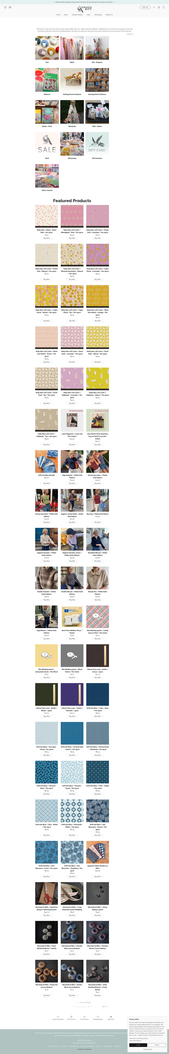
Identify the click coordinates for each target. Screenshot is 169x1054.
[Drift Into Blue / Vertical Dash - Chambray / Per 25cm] (97, 733)
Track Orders (84, 1019)
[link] (147, 1048)
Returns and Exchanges (87, 1046)
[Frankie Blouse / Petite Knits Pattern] (72, 578)
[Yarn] (47, 48)
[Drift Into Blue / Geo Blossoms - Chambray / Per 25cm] (72, 852)
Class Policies (64, 1046)
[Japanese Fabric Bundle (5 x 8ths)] (97, 852)
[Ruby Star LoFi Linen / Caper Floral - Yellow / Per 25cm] (46, 296)
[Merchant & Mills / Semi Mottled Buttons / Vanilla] (46, 932)
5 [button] (85, 1006)
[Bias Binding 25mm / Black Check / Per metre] (72, 655)
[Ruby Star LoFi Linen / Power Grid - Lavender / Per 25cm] (97, 216)
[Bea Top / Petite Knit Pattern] (97, 500)
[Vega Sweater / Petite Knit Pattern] (72, 461)
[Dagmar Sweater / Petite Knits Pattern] (46, 539)
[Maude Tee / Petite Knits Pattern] (97, 578)
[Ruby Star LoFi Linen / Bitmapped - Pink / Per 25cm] (72, 216)
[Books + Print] (47, 112)
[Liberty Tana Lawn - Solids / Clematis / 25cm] (72, 694)
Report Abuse (118, 1046)
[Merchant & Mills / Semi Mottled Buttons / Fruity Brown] (97, 971)
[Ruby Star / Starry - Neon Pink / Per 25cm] (46, 216)
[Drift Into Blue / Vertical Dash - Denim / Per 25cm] (72, 733)
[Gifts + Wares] (97, 112)
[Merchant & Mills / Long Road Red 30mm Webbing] (72, 893)
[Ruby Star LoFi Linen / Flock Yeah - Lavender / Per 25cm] (72, 337)
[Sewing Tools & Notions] (97, 80)
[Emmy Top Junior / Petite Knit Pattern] (97, 461)
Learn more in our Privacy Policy (138, 1038)
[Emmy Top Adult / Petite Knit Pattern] (46, 500)
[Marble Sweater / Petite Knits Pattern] (46, 578)
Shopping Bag (97, 1019)
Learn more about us (135, 1040)
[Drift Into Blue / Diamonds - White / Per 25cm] (72, 811)
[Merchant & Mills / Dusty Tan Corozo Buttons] (46, 971)
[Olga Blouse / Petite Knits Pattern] (46, 617)
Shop (66, 15)
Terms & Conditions (52, 1046)
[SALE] (47, 144)
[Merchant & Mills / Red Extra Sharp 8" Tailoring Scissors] (46, 893)
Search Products (58, 1019)
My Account (71, 1019)
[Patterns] (47, 80)
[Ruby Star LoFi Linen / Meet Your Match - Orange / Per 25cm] (97, 296)
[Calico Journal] (47, 176)
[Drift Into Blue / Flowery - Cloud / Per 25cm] (72, 772)
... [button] (94, 1006)
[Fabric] (72, 48)
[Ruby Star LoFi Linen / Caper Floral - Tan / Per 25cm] (72, 296)
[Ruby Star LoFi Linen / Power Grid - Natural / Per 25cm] (46, 255)
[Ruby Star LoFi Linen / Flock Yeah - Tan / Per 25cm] (46, 379)
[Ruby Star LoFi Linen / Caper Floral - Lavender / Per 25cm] (97, 255)
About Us (98, 1046)
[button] (84, 9)
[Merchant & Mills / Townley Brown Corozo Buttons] (97, 932)
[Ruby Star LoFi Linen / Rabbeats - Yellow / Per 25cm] (97, 379)
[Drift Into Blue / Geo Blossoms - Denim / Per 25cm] (97, 811)
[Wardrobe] (72, 112)
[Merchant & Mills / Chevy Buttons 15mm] (97, 893)
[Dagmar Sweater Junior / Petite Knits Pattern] (72, 539)
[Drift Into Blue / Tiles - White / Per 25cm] (46, 811)
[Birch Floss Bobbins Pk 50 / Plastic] (72, 617)
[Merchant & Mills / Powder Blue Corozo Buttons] (72, 932)
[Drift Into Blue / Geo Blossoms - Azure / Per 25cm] (46, 852)
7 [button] (91, 1006)
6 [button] (88, 1006)
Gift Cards (111, 1019)
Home (58, 15)
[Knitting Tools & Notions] (72, 80)
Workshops (98, 15)
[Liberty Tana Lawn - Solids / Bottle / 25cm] (46, 694)
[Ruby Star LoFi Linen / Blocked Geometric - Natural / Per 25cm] (72, 255)
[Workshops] (72, 144)
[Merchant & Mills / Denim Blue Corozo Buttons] (72, 971)
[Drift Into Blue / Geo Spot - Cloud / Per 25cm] (46, 733)
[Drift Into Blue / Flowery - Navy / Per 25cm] (46, 772)
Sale (88, 15)
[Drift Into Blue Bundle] (46, 461)
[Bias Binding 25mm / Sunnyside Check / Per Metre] (46, 655)
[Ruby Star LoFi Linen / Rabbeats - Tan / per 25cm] (46, 420)
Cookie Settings (107, 1046)
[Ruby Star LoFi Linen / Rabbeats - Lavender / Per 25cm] (72, 379)
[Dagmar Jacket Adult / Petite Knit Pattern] (72, 500)
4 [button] (82, 1006)
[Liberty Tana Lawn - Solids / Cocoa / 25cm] (97, 655)
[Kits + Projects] (97, 48)
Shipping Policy (74, 1046)
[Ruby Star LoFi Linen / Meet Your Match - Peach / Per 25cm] (46, 337)
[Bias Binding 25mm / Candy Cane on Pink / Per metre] (97, 617)
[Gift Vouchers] (97, 144)
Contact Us (109, 15)
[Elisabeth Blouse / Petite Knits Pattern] (97, 539)
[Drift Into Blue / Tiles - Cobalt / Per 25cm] (97, 772)
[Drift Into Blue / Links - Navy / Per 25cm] (97, 694)
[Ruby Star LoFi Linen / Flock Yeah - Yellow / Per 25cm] (97, 337)
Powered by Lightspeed (84, 1049)
